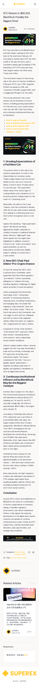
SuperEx (18, 554)
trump (24, 558)
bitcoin (13, 558)
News (23, 552)
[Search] (35, 4)
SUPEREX (11, 28)
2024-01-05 (16, 633)
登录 (25, 655)
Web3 (24, 554)
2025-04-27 (12, 30)
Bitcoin (17, 552)
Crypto (18, 558)
